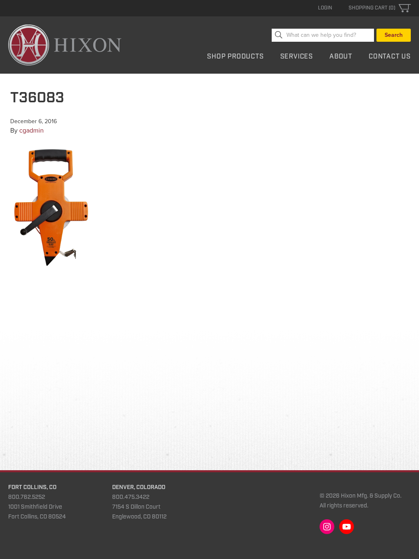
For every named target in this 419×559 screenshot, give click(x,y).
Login (325, 8)
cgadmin (31, 130)
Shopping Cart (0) (372, 8)
